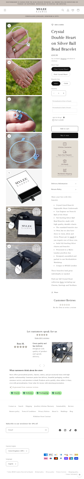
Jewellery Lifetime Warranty (44, 406)
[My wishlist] (73, 10)
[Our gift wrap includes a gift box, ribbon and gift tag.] (64, 117)
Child (66, 83)
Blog (71, 411)
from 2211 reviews (42, 338)
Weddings (64, 411)
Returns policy (14, 411)
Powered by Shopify (27, 472)
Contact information (72, 474)
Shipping (63, 58)
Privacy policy (50, 472)
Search (20, 406)
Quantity (54, 88)
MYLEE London (16, 472)
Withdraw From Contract (42, 416)
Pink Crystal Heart (61, 74)
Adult (56, 83)
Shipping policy (73, 472)
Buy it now (65, 135)
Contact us (12, 406)
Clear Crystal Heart (61, 69)
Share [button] (56, 292)
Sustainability (61, 406)
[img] (42, 335)
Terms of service (61, 472)
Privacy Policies (44, 411)
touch (72, 237)
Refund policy (39, 472)
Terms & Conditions (29, 411)
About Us (55, 411)
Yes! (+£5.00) (59, 120)
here (62, 282)
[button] (5, 10)
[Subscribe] (45, 430)
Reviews (71, 406)
